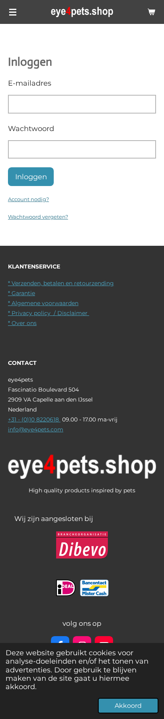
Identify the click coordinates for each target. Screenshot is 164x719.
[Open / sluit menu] (12, 12)
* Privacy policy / (32, 313)
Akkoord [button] (128, 705)
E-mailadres (29, 83)
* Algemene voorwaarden (43, 303)
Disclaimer (73, 313)
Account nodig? (28, 199)
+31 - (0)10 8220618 (34, 419)
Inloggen (31, 176)
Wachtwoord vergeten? (38, 217)
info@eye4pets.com (35, 429)
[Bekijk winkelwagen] (151, 12)
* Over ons (22, 323)
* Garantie (21, 293)
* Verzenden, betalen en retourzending (61, 283)
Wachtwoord (31, 128)
